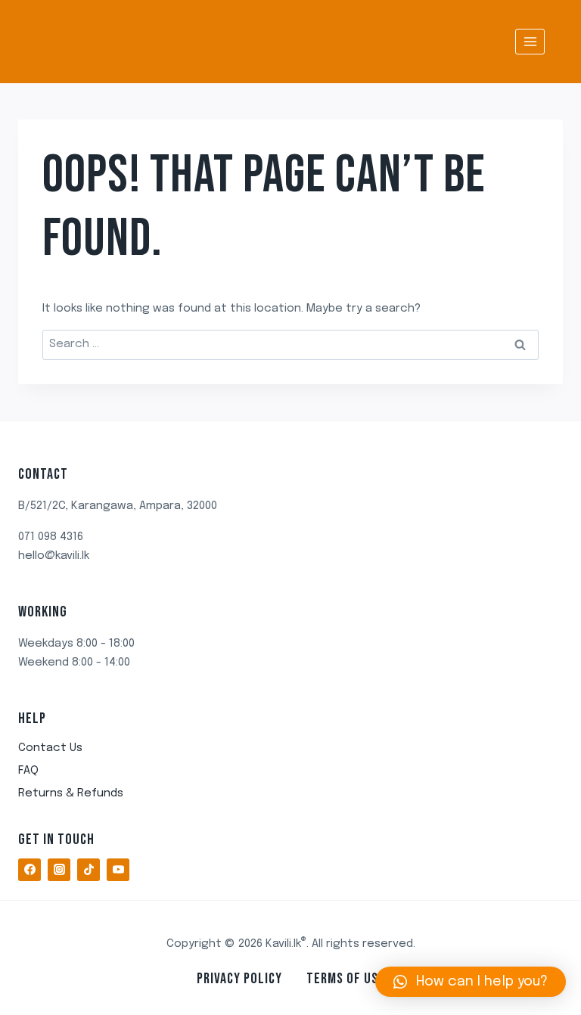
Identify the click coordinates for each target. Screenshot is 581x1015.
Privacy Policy (239, 979)
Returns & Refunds (70, 793)
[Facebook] (29, 869)
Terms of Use (345, 979)
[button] (470, 982)
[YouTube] (118, 869)
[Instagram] (59, 869)
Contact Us (50, 748)
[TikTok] (88, 869)
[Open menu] (530, 41)
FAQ (28, 771)
